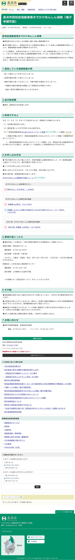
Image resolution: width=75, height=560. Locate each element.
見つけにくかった (12, 481)
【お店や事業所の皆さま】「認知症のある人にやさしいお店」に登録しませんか (35, 408)
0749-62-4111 (11, 525)
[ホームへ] (9, 5)
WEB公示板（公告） (12, 447)
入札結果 (7, 444)
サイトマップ (7, 531)
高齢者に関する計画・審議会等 (16, 437)
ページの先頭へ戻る (66, 512)
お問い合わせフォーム (37, 355)
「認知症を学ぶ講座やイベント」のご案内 (20, 373)
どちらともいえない (12, 465)
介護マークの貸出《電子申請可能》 (18, 387)
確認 (37, 487)
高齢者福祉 (31, 9)
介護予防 (7, 430)
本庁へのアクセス (37, 537)
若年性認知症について (13, 401)
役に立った (9, 462)
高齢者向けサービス (12, 423)
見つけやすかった (12, 475)
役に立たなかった (12, 468)
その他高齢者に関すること (14, 440)
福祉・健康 (21, 9)
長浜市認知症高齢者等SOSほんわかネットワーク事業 (25, 398)
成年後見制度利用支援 (13, 412)
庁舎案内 (34, 541)
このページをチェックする (10, 497)
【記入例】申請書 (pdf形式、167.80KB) (24, 227)
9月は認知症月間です (12, 366)
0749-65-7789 (12, 345)
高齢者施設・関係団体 (13, 433)
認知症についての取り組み (47, 9)
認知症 (7, 426)
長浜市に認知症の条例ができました (18, 405)
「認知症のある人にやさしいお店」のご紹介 (21, 377)
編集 (21, 497)
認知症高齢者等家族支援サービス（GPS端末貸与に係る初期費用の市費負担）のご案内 (38, 384)
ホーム (11, 9)
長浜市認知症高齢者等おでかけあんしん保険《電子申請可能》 (28, 391)
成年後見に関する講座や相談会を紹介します (21, 370)
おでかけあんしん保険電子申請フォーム (24, 178)
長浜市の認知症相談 (12, 380)
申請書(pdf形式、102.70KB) (19, 204)
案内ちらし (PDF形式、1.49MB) (20, 189)
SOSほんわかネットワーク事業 (38, 132)
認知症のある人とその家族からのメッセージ (21, 394)
